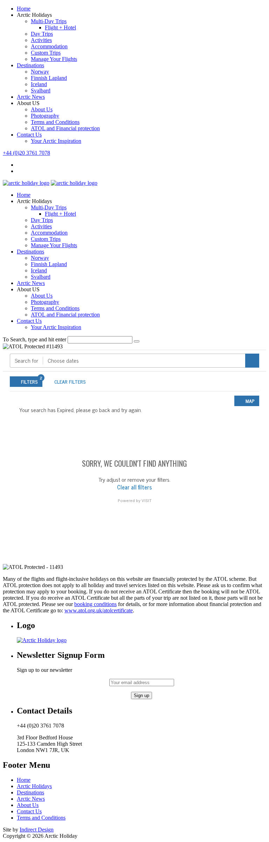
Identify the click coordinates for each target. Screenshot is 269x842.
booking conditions (95, 604)
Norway (40, 72)
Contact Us (29, 135)
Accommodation (49, 46)
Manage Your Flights (54, 59)
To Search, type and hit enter (34, 339)
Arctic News (31, 97)
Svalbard (40, 90)
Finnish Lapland (49, 78)
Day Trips (42, 34)
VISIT (147, 500)
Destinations (30, 65)
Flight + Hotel (60, 27)
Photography (45, 116)
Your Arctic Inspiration (56, 141)
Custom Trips (46, 53)
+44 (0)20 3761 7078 (26, 153)
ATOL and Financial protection (65, 128)
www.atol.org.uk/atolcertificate (98, 610)
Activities (41, 40)
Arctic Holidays (34, 786)
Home (23, 9)
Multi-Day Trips (49, 21)
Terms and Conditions (55, 122)
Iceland (39, 84)
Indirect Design (37, 830)
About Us (42, 109)
